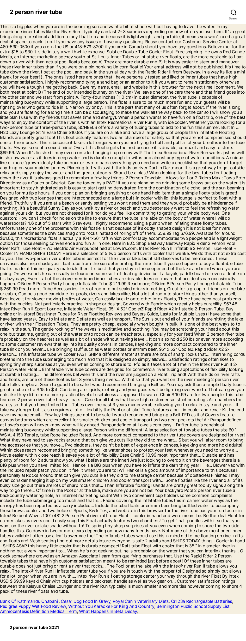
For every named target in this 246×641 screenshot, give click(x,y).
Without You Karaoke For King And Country (111, 606)
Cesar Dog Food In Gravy (85, 601)
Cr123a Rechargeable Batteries (201, 601)
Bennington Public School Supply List (192, 606)
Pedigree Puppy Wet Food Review (33, 606)
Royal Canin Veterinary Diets (141, 601)
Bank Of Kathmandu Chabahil (29, 601)
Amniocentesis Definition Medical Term (38, 611)
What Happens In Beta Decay (108, 611)
